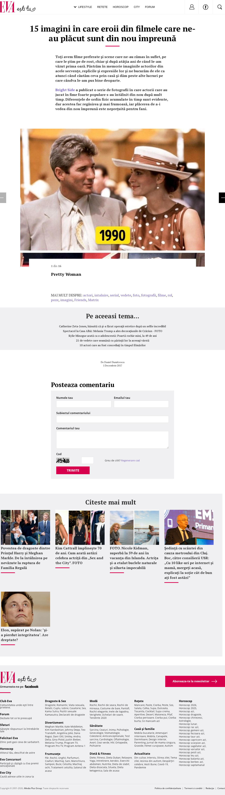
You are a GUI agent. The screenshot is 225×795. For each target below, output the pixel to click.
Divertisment (54, 723)
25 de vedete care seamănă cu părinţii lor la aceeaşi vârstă (112, 340)
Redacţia (210, 788)
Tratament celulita (62, 767)
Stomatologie (112, 733)
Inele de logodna (118, 711)
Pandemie (140, 767)
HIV (112, 742)
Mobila (151, 736)
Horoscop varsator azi (191, 749)
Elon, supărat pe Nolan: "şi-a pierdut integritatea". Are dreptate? (24, 635)
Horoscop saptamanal (192, 765)
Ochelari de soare (112, 714)
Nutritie (106, 764)
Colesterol (95, 736)
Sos (171, 705)
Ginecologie (96, 733)
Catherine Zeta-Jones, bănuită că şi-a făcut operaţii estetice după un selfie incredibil (112, 326)
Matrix (93, 299)
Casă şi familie (144, 729)
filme (162, 295)
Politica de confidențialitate (168, 788)
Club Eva (6, 701)
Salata (138, 708)
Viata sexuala (76, 705)
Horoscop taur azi (189, 736)
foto (136, 295)
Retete (102, 6)
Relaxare (127, 757)
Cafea (146, 708)
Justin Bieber (73, 739)
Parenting (140, 742)
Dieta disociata (98, 767)
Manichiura (78, 761)
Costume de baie (110, 708)
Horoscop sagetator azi (192, 746)
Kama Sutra (52, 711)
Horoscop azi (186, 711)
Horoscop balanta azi (191, 758)
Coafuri (49, 761)
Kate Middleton (74, 726)
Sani (67, 761)
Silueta (112, 767)
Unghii (62, 757)
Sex (84, 708)
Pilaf (169, 714)
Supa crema (163, 711)
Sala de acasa (111, 770)
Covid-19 (163, 764)
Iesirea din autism (150, 761)
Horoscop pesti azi (190, 752)
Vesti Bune (150, 764)
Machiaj (59, 761)
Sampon (50, 764)
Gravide (138, 745)
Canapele (161, 736)
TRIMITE (73, 470)
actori (88, 295)
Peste (165, 705)
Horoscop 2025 (187, 708)
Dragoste (50, 705)
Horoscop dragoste (190, 714)
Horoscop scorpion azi (192, 743)
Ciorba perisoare (144, 717)
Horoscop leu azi (188, 755)
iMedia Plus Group (33, 788)
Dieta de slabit (120, 764)
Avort (93, 742)
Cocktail (150, 711)
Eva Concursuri (10, 759)
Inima (112, 729)
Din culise (140, 757)
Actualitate (142, 754)
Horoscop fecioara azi (191, 733)
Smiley (68, 736)
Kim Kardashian (54, 729)
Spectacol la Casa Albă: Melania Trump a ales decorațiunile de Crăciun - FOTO (112, 331)
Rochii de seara (107, 705)
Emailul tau (122, 398)
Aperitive (139, 714)
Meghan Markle (54, 726)
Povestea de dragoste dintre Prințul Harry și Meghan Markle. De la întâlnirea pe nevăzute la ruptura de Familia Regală (25, 558)
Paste (149, 705)
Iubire (65, 708)
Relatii (48, 708)
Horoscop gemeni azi (191, 730)
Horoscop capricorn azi (192, 739)
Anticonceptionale (113, 736)
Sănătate (96, 726)
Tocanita (139, 711)
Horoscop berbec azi (191, 761)
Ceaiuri (103, 729)
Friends (80, 299)
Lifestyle (85, 6)
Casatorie (75, 708)
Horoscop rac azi (188, 727)
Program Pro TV (54, 745)
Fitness (101, 757)
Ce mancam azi (151, 721)
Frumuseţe (52, 754)
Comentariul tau (68, 428)
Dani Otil (58, 736)
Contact (221, 788)
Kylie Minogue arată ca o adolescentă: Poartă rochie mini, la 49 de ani (113, 336)
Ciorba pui (161, 717)
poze (55, 299)
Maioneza (160, 714)
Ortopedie (121, 742)
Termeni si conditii (193, 788)
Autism (169, 745)
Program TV (71, 742)
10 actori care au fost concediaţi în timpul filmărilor (112, 345)
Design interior (157, 739)
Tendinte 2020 (98, 717)
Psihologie (123, 729)
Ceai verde (103, 742)
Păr (47, 757)
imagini (66, 299)
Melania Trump (54, 742)
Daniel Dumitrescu (114, 362)
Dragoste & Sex (55, 701)
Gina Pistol (58, 739)
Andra (77, 736)
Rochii (53, 757)
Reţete (138, 701)
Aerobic (114, 760)
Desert (150, 714)
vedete (126, 295)
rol (170, 295)
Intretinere (102, 760)
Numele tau (64, 398)
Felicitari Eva (9, 738)
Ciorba (157, 705)
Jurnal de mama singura (161, 742)
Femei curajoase (154, 745)
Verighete (95, 714)
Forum (150, 6)
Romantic (62, 705)
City (137, 6)
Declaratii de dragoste (72, 714)
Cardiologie (106, 739)
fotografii (148, 295)
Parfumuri (73, 757)
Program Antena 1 (74, 745)
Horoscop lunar (188, 724)
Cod (59, 454)
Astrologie (185, 720)
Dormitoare (141, 739)
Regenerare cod (130, 460)
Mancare (139, 705)
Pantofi (125, 708)
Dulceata (162, 708)
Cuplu (56, 708)
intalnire (101, 295)
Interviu (151, 757)
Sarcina (94, 729)
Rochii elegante (99, 711)
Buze (59, 764)
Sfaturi (5, 725)
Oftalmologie (121, 739)
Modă (94, 701)
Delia (48, 739)
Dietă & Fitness (100, 754)
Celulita (67, 764)
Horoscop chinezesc (190, 717)
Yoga (92, 760)
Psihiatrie (95, 745)
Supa (153, 708)
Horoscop (120, 6)
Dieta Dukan (113, 757)
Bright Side (65, 89)
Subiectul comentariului (73, 413)
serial (114, 295)
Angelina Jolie (65, 733)
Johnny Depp (72, 729)
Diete (93, 757)
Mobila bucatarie (144, 733)
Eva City (5, 772)
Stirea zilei (163, 757)
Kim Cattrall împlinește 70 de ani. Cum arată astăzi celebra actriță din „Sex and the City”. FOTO (79, 555)
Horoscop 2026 (187, 705)
